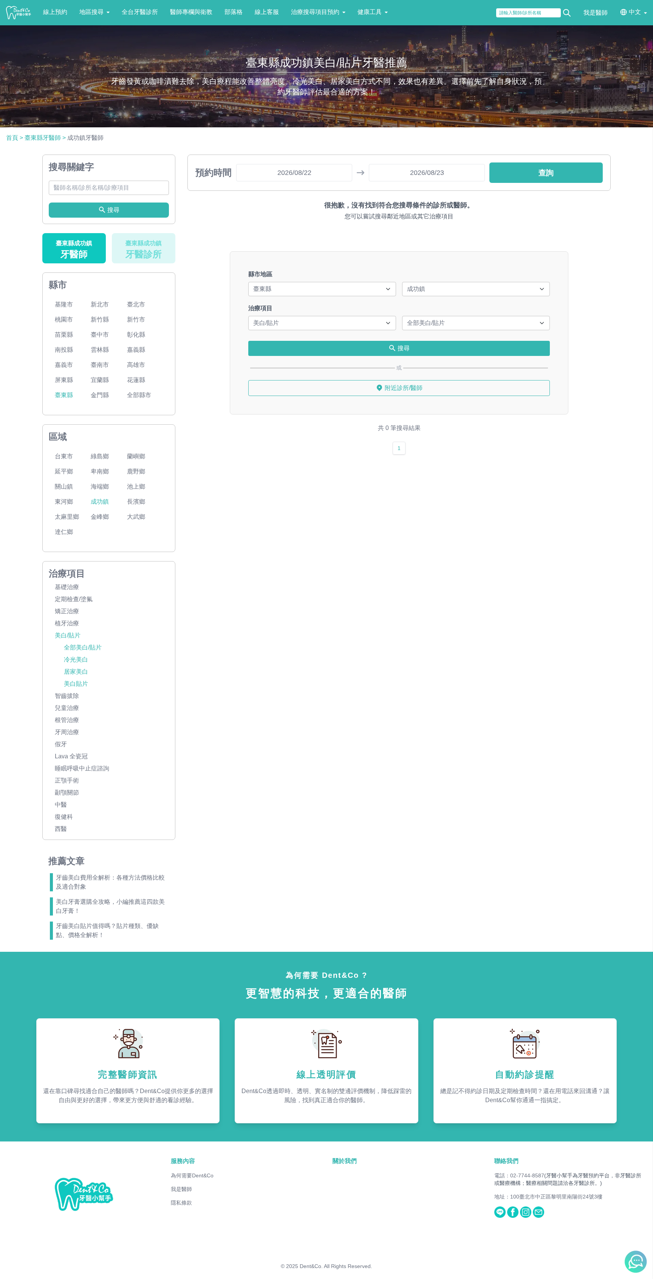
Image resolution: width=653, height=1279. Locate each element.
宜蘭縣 (100, 380)
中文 (635, 12)
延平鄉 (64, 471)
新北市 (100, 304)
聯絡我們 (506, 1161)
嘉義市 (64, 365)
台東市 (64, 456)
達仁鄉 (64, 532)
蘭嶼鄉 (136, 456)
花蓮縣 (136, 380)
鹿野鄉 (136, 471)
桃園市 (64, 319)
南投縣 (64, 349)
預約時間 (213, 172)
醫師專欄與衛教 (191, 12)
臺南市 (100, 365)
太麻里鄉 (67, 516)
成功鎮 (100, 501)
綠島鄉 (100, 456)
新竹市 (136, 319)
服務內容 (183, 1161)
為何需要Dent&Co (192, 1175)
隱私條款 (181, 1203)
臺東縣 (64, 395)
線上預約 (55, 12)
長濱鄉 (136, 501)
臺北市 (136, 304)
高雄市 (136, 365)
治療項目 (260, 308)
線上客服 (267, 12)
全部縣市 (139, 395)
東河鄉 (64, 501)
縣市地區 (260, 274)
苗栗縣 (64, 334)
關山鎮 (64, 486)
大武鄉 (136, 516)
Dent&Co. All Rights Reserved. (336, 1266)
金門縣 (100, 395)
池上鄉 (136, 486)
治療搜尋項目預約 (315, 12)
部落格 (233, 12)
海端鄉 (100, 486)
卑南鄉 (100, 471)
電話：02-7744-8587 (519, 1175)
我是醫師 (595, 12)
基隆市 (64, 304)
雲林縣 (100, 349)
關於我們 (345, 1161)
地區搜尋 (91, 12)
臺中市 (100, 334)
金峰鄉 (100, 516)
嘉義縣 (136, 349)
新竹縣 (100, 319)
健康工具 (369, 12)
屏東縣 (64, 380)
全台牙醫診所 (140, 12)
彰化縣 (136, 334)
